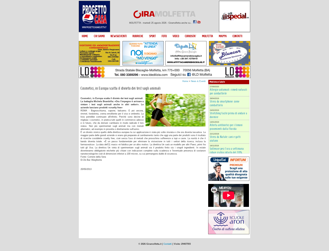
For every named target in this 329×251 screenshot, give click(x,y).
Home (185, 81)
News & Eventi (198, 81)
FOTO (164, 36)
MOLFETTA (207, 36)
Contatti (167, 244)
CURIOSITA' (190, 36)
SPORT (152, 36)
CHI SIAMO (99, 36)
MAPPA (223, 36)
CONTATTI (237, 36)
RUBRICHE (137, 36)
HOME (85, 36)
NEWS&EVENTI (119, 36)
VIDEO (176, 36)
